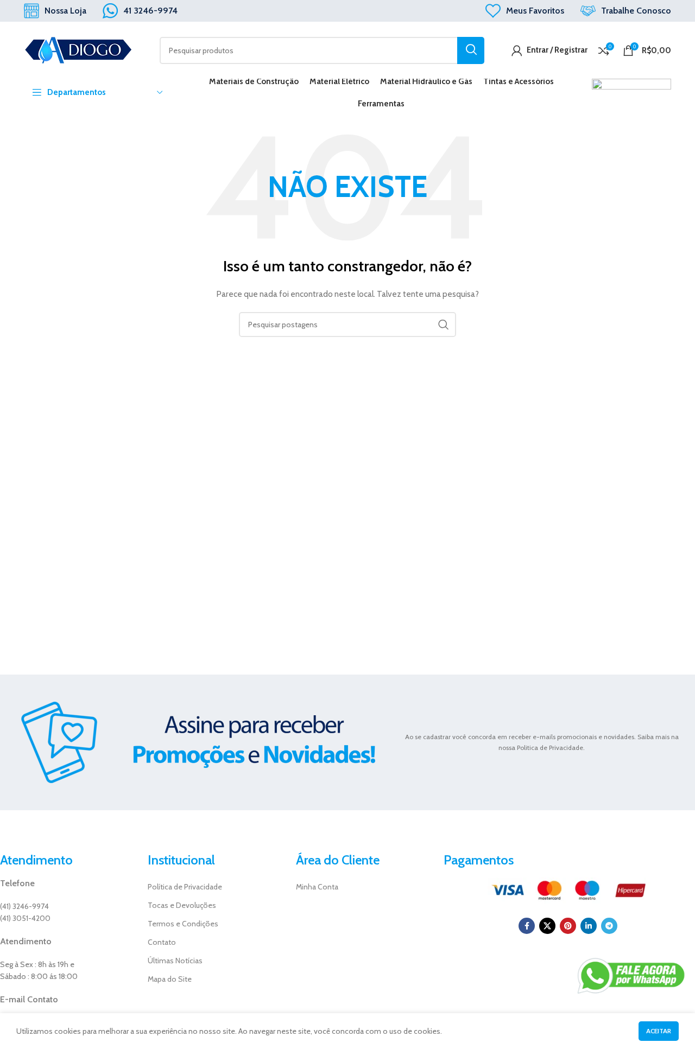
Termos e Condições (183, 924)
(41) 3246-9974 (24, 906)
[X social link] (547, 926)
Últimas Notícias (175, 960)
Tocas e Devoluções (182, 905)
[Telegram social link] (609, 926)
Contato (162, 942)
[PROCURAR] (470, 50)
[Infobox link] (55, 10)
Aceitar (658, 1031)
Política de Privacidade (185, 887)
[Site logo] (78, 49)
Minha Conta (317, 887)
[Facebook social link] (527, 926)
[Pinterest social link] (568, 926)
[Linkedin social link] (588, 926)
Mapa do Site (170, 979)
